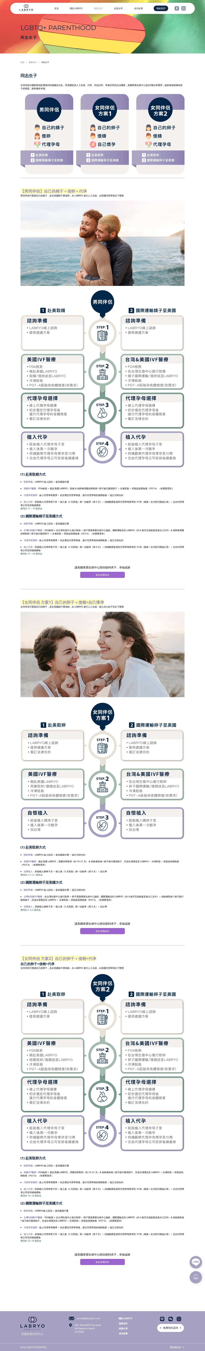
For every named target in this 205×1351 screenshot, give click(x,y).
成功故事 (138, 8)
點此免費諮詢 (102, 574)
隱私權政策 (175, 1347)
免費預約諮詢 (170, 1327)
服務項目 (33, 62)
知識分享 (118, 8)
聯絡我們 (160, 8)
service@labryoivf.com (88, 1318)
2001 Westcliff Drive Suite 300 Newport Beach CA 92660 (87, 1328)
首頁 (56, 8)
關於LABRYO (125, 1318)
